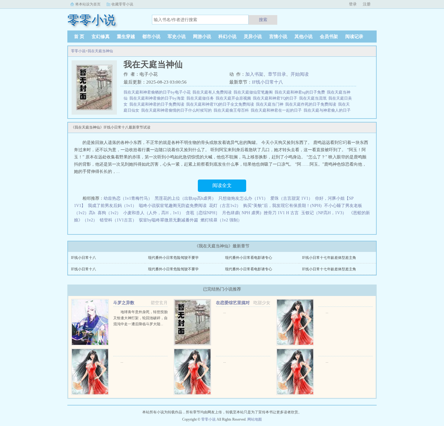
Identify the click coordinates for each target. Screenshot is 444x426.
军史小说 (177, 36)
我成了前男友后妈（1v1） (112, 205)
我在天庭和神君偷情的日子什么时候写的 (177, 110)
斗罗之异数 (123, 302)
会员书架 (329, 36)
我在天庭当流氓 (313, 98)
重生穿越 (126, 36)
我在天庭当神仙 (100, 51)
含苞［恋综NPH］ (203, 213)
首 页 (79, 36)
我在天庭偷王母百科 (232, 110)
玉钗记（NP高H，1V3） (323, 213)
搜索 (263, 19)
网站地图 (254, 419)
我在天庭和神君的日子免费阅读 (157, 104)
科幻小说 (227, 36)
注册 (367, 4)
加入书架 (254, 74)
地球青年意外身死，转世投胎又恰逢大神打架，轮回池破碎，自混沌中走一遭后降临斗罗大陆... (140, 318)
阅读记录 (354, 36)
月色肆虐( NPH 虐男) (241, 213)
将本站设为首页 (88, 4)
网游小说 (202, 36)
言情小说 (278, 36)
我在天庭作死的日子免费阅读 (311, 104)
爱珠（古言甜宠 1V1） (291, 198)
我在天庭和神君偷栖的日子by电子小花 (158, 92)
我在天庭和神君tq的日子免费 (301, 92)
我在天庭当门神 (270, 104)
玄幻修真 (101, 36)
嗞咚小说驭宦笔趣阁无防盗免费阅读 (173, 205)
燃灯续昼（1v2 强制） (221, 220)
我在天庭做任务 (201, 98)
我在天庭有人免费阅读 (212, 92)
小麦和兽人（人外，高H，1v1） (153, 213)
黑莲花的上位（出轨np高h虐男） (185, 198)
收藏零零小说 (122, 4)
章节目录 (277, 74)
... (224, 312)
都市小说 (151, 36)
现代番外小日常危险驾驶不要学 (173, 258)
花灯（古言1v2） (225, 205)
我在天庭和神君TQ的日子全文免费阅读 (221, 104)
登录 (353, 4)
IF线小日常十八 (267, 82)
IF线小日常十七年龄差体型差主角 (329, 258)
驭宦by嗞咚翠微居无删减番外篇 (168, 220)
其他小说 (303, 36)
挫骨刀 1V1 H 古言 (281, 213)
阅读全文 (222, 185)
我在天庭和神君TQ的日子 (276, 98)
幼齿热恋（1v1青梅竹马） (128, 198)
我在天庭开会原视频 (234, 98)
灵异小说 (253, 36)
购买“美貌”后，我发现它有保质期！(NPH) (282, 205)
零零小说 (78, 51)
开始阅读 (300, 74)
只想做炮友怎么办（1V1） (243, 198)
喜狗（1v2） (109, 213)
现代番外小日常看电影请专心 (248, 258)
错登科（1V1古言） (118, 220)
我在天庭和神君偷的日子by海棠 (157, 98)
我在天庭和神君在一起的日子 (277, 110)
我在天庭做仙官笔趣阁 (254, 92)
